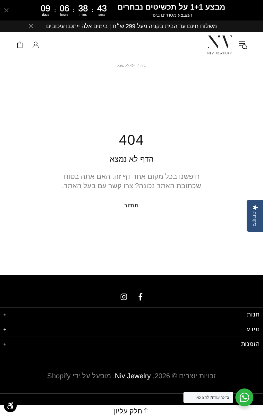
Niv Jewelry (220, 45)
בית (143, 65)
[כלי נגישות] (10, 405)
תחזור (131, 205)
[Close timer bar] (6, 10)
